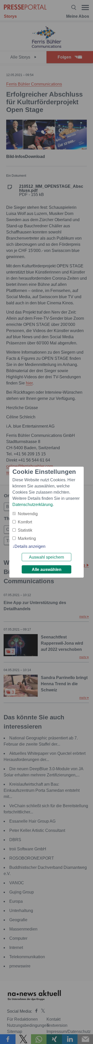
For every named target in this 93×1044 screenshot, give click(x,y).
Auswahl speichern (46, 557)
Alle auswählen (46, 569)
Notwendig (28, 514)
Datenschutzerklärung (32, 504)
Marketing (27, 538)
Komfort (25, 522)
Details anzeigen (29, 546)
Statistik (25, 530)
